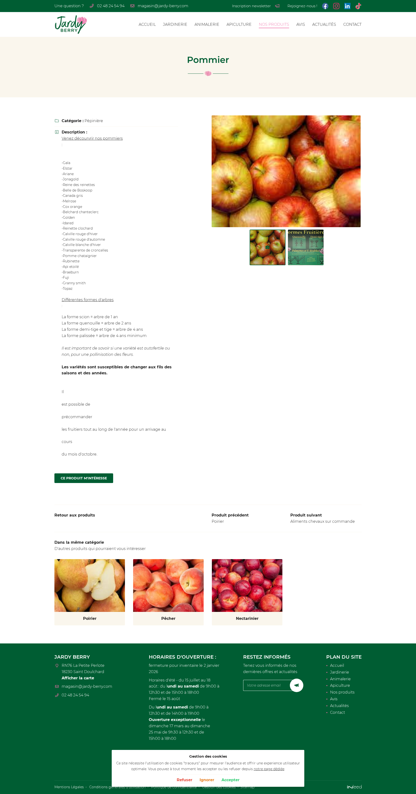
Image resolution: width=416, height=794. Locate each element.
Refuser (184, 780)
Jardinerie (175, 24)
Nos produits (274, 24)
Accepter (230, 780)
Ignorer (207, 780)
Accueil (147, 24)
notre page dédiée (269, 769)
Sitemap (247, 787)
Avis (300, 24)
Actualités (324, 24)
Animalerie (207, 24)
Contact (352, 24)
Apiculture (239, 24)
